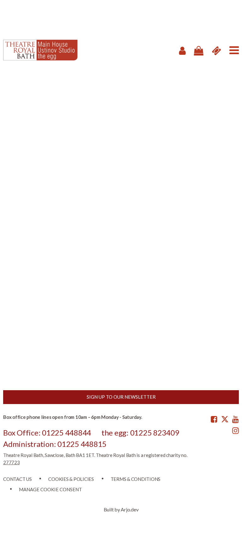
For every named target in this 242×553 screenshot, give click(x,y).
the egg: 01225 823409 (140, 432)
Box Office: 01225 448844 (47, 432)
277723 (11, 462)
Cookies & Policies (71, 479)
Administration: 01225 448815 (55, 443)
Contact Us (17, 479)
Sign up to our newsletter (121, 397)
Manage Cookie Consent (50, 489)
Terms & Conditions (136, 479)
